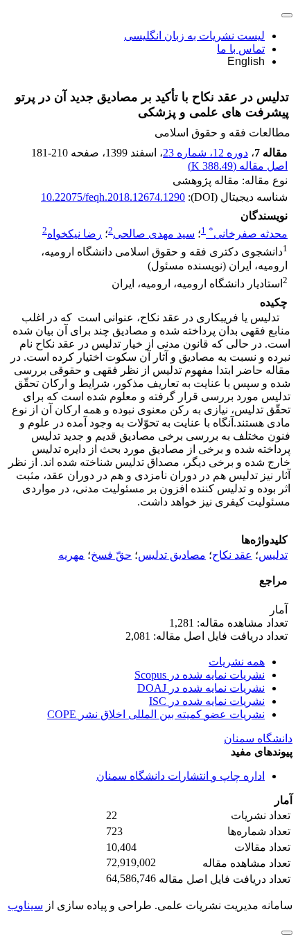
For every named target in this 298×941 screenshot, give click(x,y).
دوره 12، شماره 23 (205, 153)
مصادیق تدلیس (172, 555)
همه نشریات (237, 661)
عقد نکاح (232, 555)
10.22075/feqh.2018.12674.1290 (113, 197)
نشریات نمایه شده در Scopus (199, 675)
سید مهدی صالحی (154, 234)
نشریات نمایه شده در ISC (207, 701)
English (246, 61)
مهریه (71, 555)
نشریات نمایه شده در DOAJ (201, 688)
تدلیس (273, 555)
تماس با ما (241, 49)
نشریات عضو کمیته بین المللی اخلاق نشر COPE (156, 714)
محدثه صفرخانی (248, 234)
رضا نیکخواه (74, 234)
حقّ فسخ (111, 555)
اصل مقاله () (238, 166)
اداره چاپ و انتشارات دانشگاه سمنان (180, 776)
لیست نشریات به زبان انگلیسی (194, 36)
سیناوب (25, 905)
